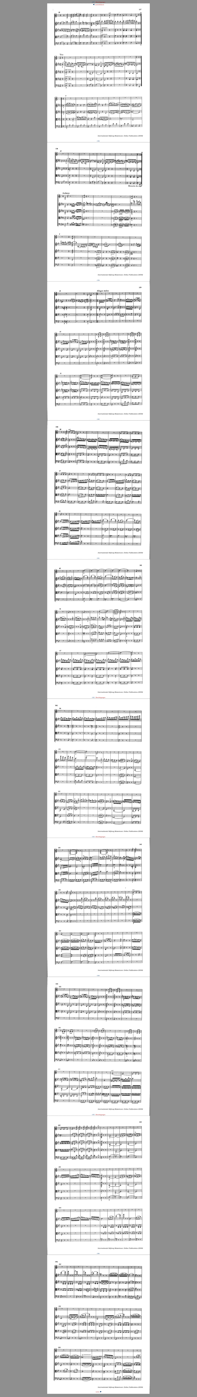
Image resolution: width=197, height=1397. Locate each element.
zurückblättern (99, 4)
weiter (98, 1392)
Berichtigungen (100, 2)
